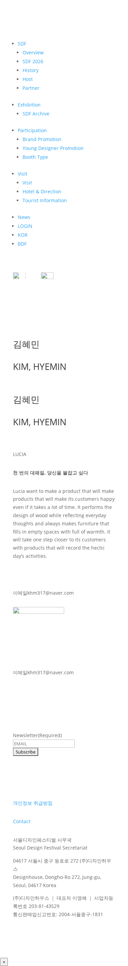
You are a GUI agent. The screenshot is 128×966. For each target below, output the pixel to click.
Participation (32, 130)
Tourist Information (45, 200)
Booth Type (35, 157)
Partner (31, 88)
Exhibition (29, 104)
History (31, 70)
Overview (33, 52)
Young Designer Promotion (53, 148)
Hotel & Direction (42, 191)
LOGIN (25, 226)
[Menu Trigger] (23, 275)
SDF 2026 (33, 61)
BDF (22, 243)
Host (28, 79)
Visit (22, 173)
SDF (22, 43)
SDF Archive (36, 113)
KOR (23, 235)
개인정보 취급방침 (33, 803)
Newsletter (37, 735)
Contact (21, 821)
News (24, 217)
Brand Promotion (42, 139)
